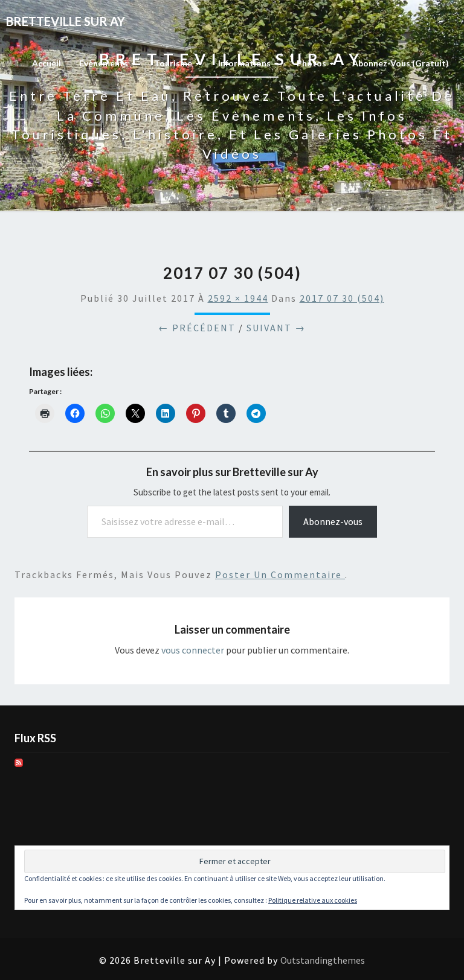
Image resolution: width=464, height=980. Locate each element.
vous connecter (192, 650)
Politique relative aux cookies (312, 900)
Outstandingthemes (322, 960)
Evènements (104, 63)
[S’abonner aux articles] (18, 766)
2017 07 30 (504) (342, 298)
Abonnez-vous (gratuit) (400, 63)
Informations (245, 63)
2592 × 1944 (238, 298)
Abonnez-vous (332, 521)
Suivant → (276, 328)
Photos (312, 63)
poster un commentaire (280, 574)
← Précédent (197, 328)
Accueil (46, 63)
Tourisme (174, 63)
